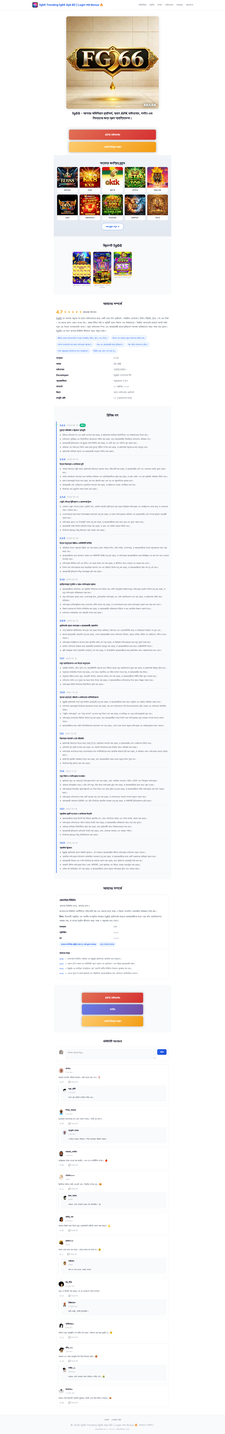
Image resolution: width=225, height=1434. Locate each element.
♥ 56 (62, 1230)
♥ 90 (62, 1165)
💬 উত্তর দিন (73, 1082)
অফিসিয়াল (142, 4)
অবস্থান (179, 4)
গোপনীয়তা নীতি (116, 1420)
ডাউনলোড (169, 4)
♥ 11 (62, 1189)
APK (152, 4)
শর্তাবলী (106, 1420)
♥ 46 (62, 1403)
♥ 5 (61, 1254)
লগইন (159, 4)
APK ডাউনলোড (112, 134)
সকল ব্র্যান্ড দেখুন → (112, 226)
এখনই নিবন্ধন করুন (112, 146)
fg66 (59, 318)
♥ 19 (62, 1361)
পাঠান (162, 1052)
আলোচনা (189, 4)
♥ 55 (62, 1123)
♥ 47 (62, 1082)
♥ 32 (62, 1296)
